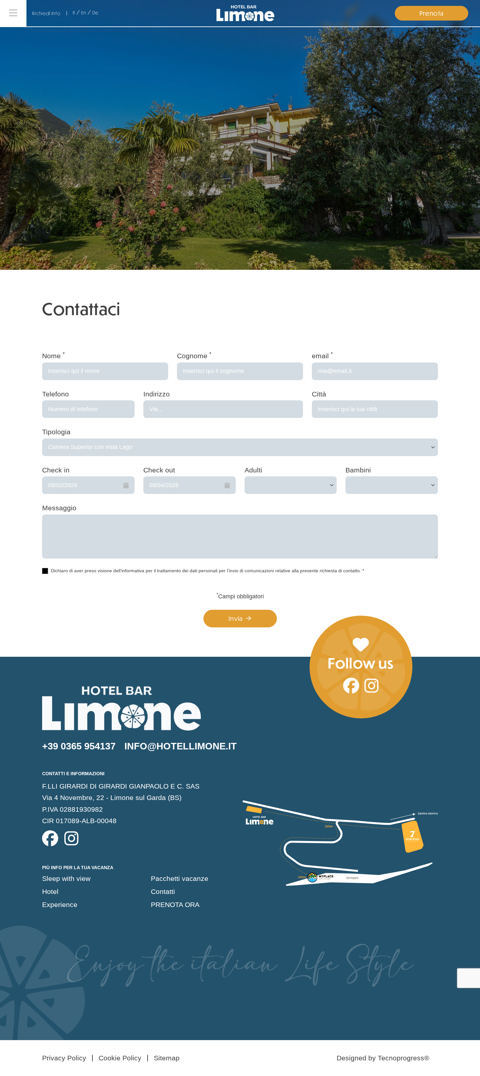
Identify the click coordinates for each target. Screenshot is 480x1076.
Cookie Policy (120, 1058)
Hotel (50, 891)
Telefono (55, 394)
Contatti (163, 891)
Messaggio (59, 508)
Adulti (253, 470)
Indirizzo (156, 394)
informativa (132, 570)
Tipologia (56, 432)
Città (319, 394)
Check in (56, 470)
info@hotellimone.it (180, 746)
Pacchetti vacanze (179, 878)
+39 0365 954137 (79, 746)
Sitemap (167, 1058)
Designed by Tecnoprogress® (383, 1058)
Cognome (194, 355)
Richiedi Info (46, 13)
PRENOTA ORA (175, 904)
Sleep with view (66, 878)
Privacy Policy (64, 1058)
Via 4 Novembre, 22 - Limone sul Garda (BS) (112, 797)
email (322, 355)
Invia (236, 618)
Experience (59, 904)
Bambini (358, 470)
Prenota (431, 13)
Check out (159, 470)
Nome (53, 355)
